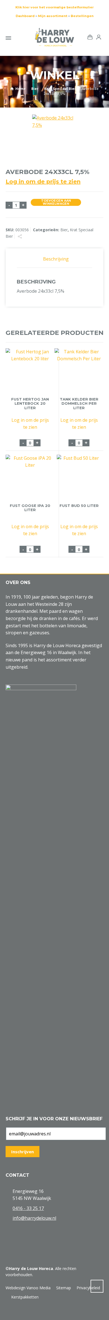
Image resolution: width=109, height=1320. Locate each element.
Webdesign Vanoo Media (28, 1287)
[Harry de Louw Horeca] (54, 37)
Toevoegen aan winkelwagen (56, 202)
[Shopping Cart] (89, 37)
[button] (7, 1312)
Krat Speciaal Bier (60, 88)
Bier (35, 88)
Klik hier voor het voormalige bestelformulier (54, 7)
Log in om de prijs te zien (43, 181)
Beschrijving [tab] (56, 259)
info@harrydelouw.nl (34, 1218)
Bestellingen (82, 16)
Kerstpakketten (25, 1297)
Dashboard (25, 16)
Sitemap (63, 1287)
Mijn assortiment (52, 16)
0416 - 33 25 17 (28, 1208)
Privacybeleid (88, 1287)
